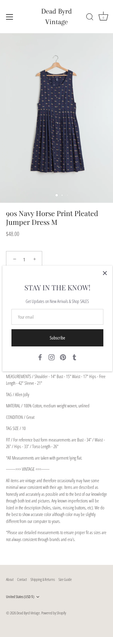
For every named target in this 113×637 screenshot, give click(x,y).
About (10, 579)
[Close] (104, 273)
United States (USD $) (20, 596)
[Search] (89, 17)
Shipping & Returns (42, 579)
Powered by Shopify (53, 613)
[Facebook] (40, 357)
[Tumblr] (74, 357)
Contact (22, 579)
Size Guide (65, 579)
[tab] (56, 452)
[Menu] (9, 17)
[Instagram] (52, 357)
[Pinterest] (63, 357)
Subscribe (57, 338)
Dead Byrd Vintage (56, 16)
